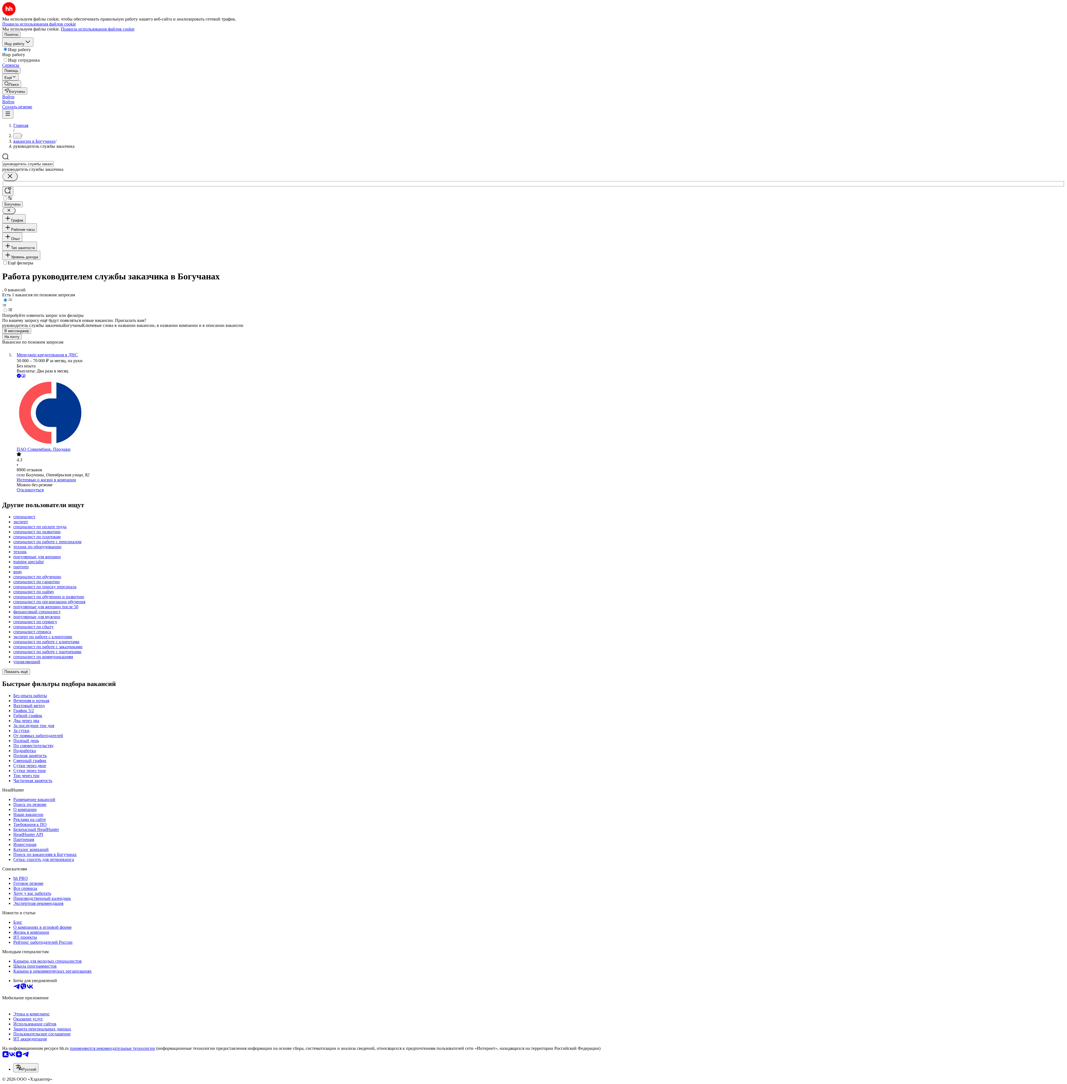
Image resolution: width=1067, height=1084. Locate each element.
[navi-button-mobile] (7, 114)
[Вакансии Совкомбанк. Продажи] (539, 413)
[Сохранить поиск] (7, 191)
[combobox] (28, 164)
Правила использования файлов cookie (97, 29)
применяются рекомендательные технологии (112, 1048)
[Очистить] (10, 176)
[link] (11, 84)
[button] (8, 96)
